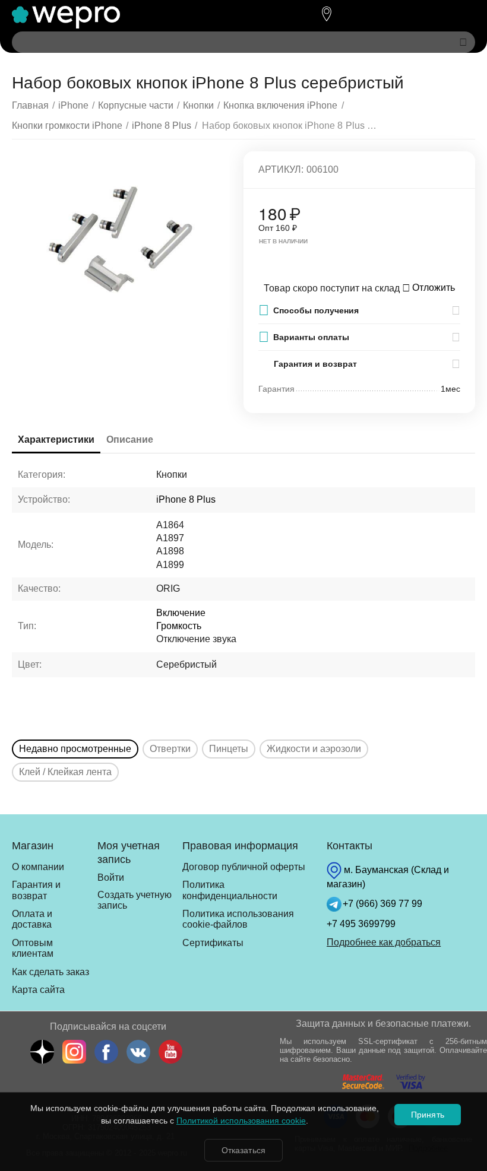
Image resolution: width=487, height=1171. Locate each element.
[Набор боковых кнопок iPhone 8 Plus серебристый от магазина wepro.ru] (120, 240)
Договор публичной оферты (243, 867)
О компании (38, 867)
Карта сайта (38, 990)
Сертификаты (213, 943)
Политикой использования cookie (241, 1120)
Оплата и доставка (32, 919)
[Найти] (463, 42)
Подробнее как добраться (384, 942)
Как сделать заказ (50, 972)
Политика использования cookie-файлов (238, 919)
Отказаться (243, 1150)
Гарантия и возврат (36, 890)
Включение (180, 613)
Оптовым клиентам (32, 948)
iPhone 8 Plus (186, 499)
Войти (110, 877)
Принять (427, 1114)
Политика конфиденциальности (229, 890)
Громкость (178, 626)
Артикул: (280, 169)
